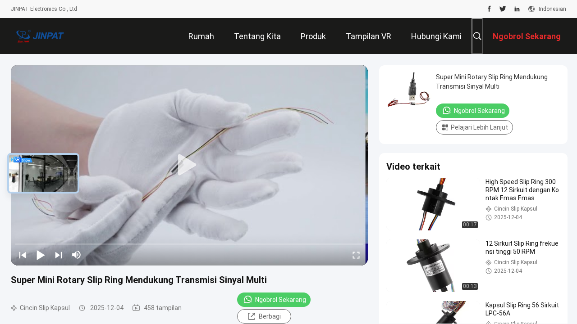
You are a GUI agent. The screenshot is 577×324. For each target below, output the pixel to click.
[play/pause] (41, 254)
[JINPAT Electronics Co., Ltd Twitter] (502, 9)
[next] (59, 254)
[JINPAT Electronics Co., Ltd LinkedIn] (517, 9)
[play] (189, 165)
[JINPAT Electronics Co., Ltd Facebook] (489, 9)
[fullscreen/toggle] (356, 254)
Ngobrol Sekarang (280, 299)
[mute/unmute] (77, 254)
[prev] (23, 254)
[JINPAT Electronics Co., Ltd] (40, 36)
